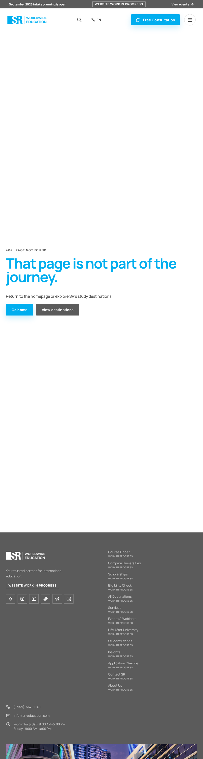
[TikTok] (45, 599)
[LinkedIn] (69, 599)
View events (180, 4)
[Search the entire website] (79, 20)
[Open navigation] (190, 19)
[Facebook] (10, 599)
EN (99, 20)
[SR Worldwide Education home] (27, 20)
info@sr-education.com (32, 715)
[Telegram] (57, 599)
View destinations (58, 309)
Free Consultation (159, 20)
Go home (19, 309)
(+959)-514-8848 (27, 707)
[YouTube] (34, 599)
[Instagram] (22, 599)
